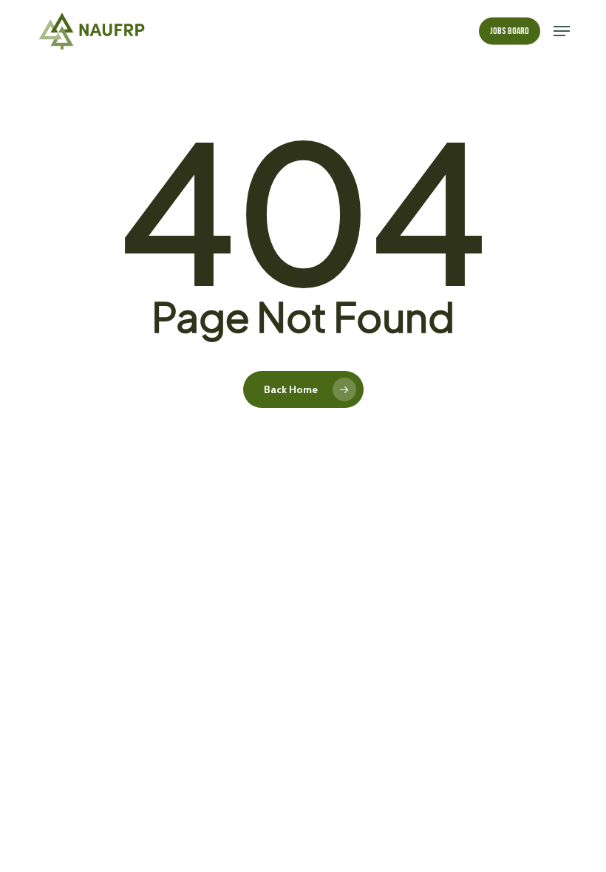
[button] (562, 31)
